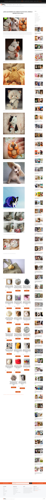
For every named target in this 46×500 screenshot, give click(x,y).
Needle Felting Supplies (15, 488)
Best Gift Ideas (36, 15)
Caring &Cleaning (5, 491)
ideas (8, 394)
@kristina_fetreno (14, 61)
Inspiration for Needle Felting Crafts (8, 6)
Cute (6, 394)
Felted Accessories (15, 491)
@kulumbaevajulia (13, 135)
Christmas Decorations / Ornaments (17, 492)
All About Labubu (36, 14)
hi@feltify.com (36, 490)
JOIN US (30, 483)
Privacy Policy (4, 493)
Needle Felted (13, 394)
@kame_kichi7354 (13, 86)
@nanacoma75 (14, 278)
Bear (4, 394)
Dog (7, 394)
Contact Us (4, 495)
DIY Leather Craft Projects (37, 16)
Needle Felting (22, 394)
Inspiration (11, 394)
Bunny (5, 394)
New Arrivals (14, 493)
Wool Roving (14, 489)
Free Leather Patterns (37, 17)
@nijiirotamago (13, 253)
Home (3, 6)
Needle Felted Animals (15, 490)
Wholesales (4, 494)
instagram (21, 33)
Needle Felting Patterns (37, 20)
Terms (3, 492)
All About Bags (36, 13)
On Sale (14, 494)
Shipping (4, 489)
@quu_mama (14, 234)
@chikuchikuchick (12, 209)
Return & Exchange (5, 490)
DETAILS (40, 1)
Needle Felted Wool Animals (6, 33)
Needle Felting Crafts (37, 18)
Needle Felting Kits (15, 487)
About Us (4, 488)
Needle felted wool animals (17, 394)
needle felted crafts (28, 32)
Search (4, 487)
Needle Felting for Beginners (38, 19)
